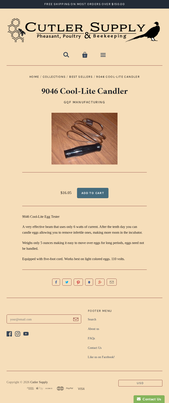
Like (56, 282)
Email (112, 282)
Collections (54, 77)
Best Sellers (81, 77)
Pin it (78, 282)
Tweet (67, 282)
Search (92, 319)
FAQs (91, 338)
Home (34, 77)
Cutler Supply (39, 382)
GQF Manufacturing (84, 102)
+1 (100, 282)
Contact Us (94, 347)
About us (93, 329)
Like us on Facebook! (101, 357)
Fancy (89, 282)
